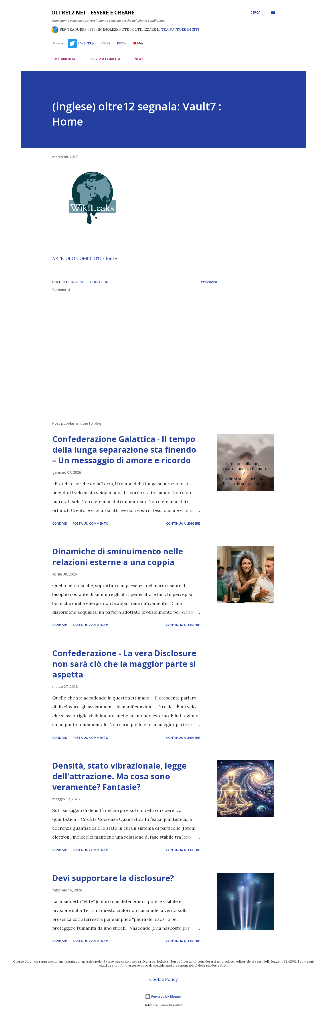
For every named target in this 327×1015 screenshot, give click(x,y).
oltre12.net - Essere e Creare (92, 12)
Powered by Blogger (166, 996)
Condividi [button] (209, 282)
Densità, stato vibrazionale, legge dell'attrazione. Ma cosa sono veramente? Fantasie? (119, 776)
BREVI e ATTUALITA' (105, 59)
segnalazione (98, 282)
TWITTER (85, 43)
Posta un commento (90, 523)
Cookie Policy (163, 979)
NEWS (138, 59)
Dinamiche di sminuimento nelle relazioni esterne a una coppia (117, 556)
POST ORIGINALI (64, 59)
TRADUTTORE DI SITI (180, 29)
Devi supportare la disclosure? (113, 878)
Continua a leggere (183, 523)
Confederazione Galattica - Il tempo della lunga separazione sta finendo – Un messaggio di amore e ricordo (124, 450)
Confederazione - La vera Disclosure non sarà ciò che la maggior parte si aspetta (124, 664)
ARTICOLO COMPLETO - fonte (84, 258)
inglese (78, 282)
